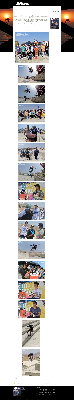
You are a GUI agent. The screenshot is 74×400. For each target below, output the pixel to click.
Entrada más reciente (16, 380)
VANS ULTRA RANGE (17, 9)
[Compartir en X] (16, 378)
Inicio (32, 380)
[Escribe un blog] (15, 378)
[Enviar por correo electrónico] (14, 378)
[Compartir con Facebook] (16, 378)
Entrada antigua (47, 380)
